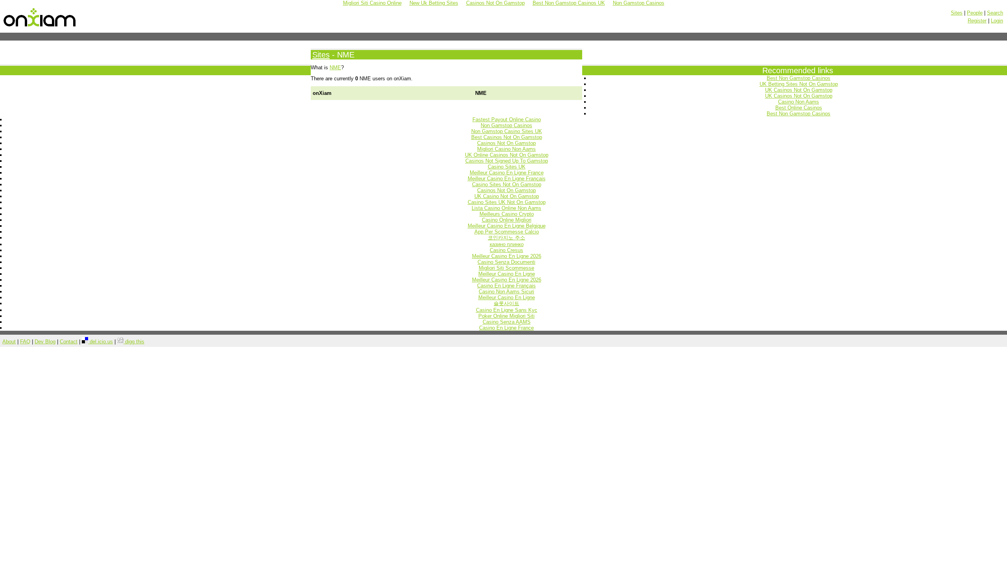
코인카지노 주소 (506, 238)
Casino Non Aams (798, 102)
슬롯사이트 (506, 303)
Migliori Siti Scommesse (506, 268)
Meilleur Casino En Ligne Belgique (507, 226)
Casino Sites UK (507, 167)
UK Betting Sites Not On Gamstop (799, 84)
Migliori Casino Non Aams (506, 149)
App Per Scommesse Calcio (506, 232)
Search (995, 13)
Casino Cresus (506, 250)
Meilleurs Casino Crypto (507, 214)
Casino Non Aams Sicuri (506, 292)
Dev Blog (45, 342)
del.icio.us (100, 342)
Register (977, 21)
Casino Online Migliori (506, 220)
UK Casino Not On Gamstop (506, 196)
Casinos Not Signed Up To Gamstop (506, 161)
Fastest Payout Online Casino (506, 119)
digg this (134, 342)
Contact (68, 342)
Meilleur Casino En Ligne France (507, 173)
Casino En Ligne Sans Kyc (506, 310)
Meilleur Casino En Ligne (506, 274)
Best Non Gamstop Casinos (798, 78)
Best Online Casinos (798, 108)
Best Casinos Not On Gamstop (506, 137)
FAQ (25, 342)
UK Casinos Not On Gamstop (798, 90)
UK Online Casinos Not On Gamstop (506, 155)
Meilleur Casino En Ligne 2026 (506, 256)
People (975, 13)
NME (335, 67)
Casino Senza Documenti (506, 262)
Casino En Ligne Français (506, 286)
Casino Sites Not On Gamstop (506, 184)
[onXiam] (40, 26)
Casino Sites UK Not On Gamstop (507, 202)
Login (997, 21)
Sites (957, 13)
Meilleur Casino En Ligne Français (507, 179)
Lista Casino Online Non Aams (506, 208)
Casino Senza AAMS (507, 322)
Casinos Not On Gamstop (506, 143)
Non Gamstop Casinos (506, 125)
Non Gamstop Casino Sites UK (506, 131)
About (9, 342)
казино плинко (507, 244)
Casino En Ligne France (506, 328)
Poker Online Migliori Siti (506, 316)
